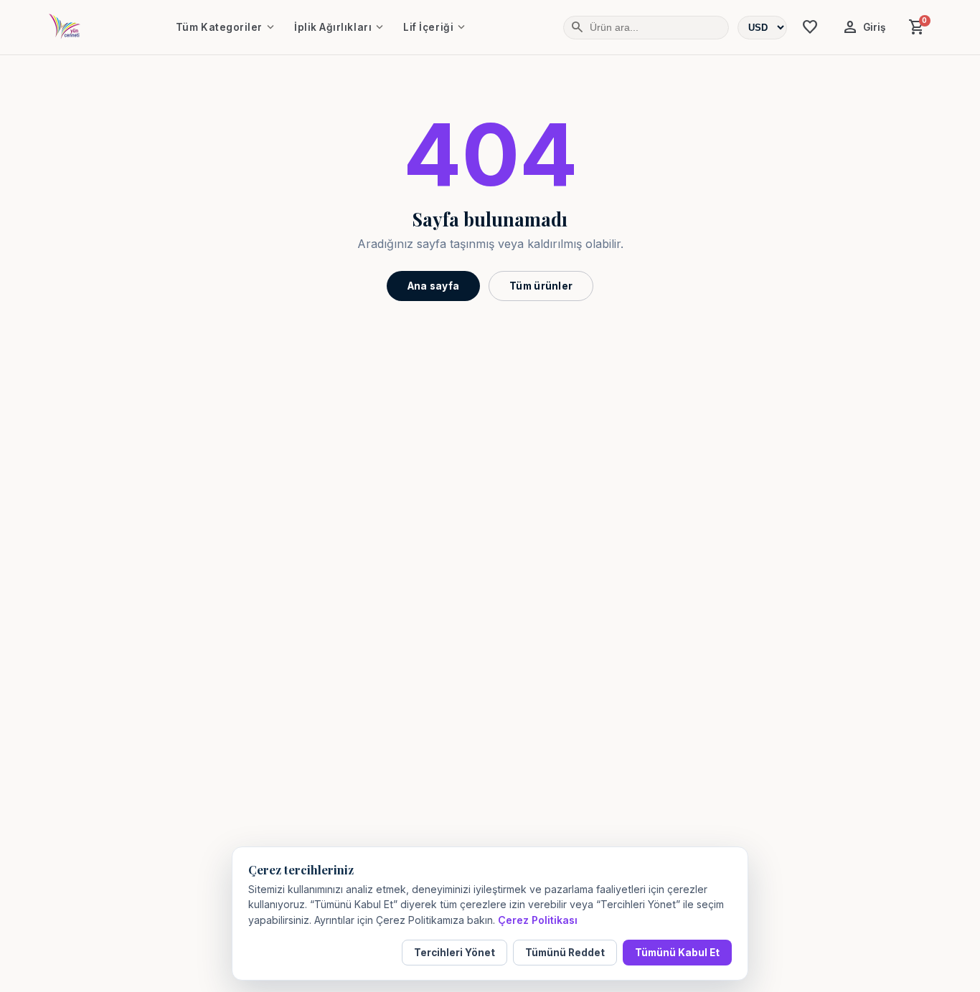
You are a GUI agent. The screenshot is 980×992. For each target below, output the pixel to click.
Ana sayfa (433, 286)
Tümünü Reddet (565, 952)
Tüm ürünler (541, 286)
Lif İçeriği (435, 27)
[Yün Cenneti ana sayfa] (64, 27)
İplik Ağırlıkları (340, 27)
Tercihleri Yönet (454, 952)
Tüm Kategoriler (226, 27)
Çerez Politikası (538, 920)
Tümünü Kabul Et (677, 952)
